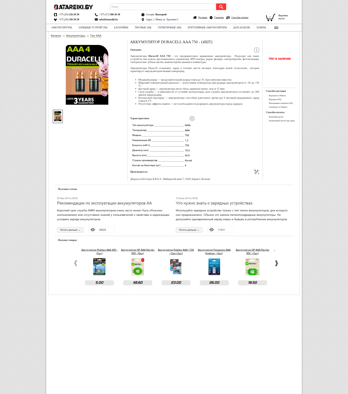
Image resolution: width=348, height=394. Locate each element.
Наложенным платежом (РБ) (281, 103)
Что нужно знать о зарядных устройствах (214, 203)
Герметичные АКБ (169, 27)
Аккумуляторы (61, 27)
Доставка (202, 17)
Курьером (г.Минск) (277, 95)
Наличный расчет (276, 117)
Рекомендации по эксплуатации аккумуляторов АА (104, 203)
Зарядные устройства (93, 27)
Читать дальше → (70, 229)
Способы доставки (276, 91)
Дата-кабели (241, 27)
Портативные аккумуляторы (207, 27)
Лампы (261, 27)
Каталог (56, 35)
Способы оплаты (239, 17)
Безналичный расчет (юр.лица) (281, 121)
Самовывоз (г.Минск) (278, 107)
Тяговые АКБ (143, 27)
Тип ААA (95, 35)
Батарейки (121, 27)
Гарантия (219, 17)
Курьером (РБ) (275, 99)
